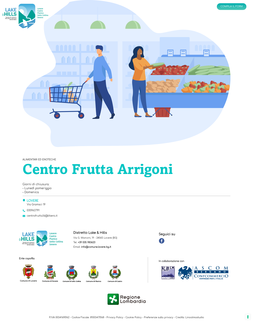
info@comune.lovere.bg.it (96, 247)
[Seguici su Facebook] (162, 241)
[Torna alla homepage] (35, 17)
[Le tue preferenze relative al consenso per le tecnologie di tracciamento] (248, 317)
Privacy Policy (114, 317)
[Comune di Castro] (116, 273)
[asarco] (169, 273)
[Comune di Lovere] (30, 273)
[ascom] (204, 273)
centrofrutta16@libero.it (42, 216)
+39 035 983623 (86, 242)
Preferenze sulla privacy (158, 317)
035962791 (33, 210)
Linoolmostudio (194, 317)
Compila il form (231, 6)
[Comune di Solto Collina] (73, 273)
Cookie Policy (133, 317)
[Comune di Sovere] (51, 273)
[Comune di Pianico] (95, 273)
